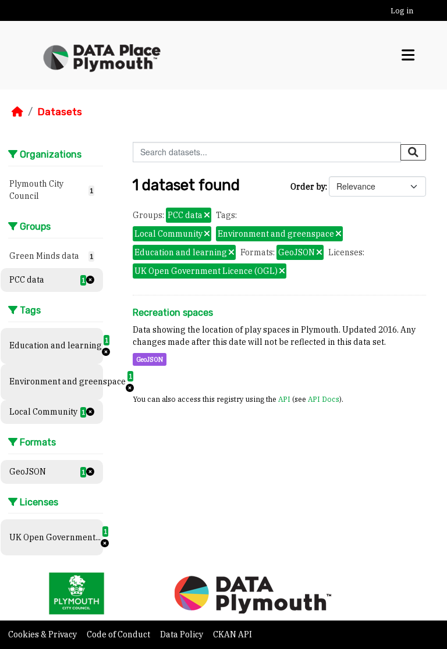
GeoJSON (149, 359)
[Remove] (207, 216)
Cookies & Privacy (43, 634)
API (284, 399)
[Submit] (413, 152)
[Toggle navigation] (408, 55)
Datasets (59, 111)
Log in (402, 11)
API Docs (323, 399)
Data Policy (182, 634)
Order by (307, 186)
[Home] (17, 111)
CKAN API (232, 634)
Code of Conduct (119, 634)
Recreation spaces (173, 312)
